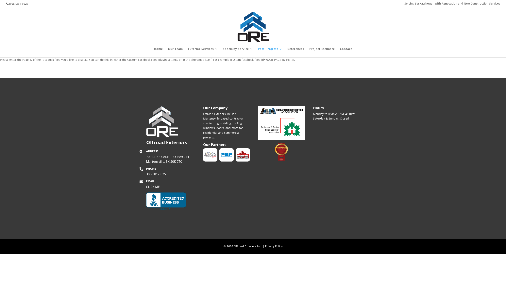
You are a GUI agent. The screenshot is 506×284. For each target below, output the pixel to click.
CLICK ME (153, 187)
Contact (346, 49)
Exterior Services (201, 49)
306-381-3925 (156, 174)
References (295, 49)
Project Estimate (322, 49)
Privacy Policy (274, 246)
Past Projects (268, 49)
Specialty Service (236, 49)
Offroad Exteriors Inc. (248, 246)
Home (158, 49)
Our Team (175, 49)
